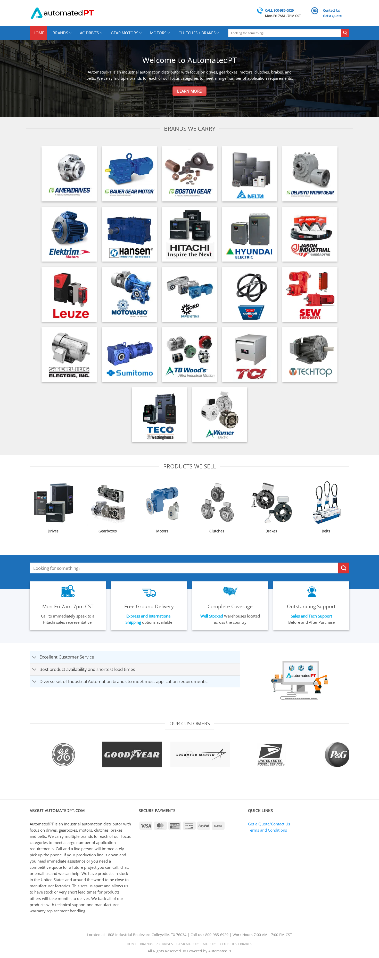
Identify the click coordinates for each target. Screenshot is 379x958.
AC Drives (89, 32)
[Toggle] (34, 657)
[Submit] (345, 33)
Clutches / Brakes (197, 32)
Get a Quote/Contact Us (269, 823)
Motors (158, 32)
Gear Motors (124, 32)
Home (38, 32)
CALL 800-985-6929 (279, 10)
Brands (60, 32)
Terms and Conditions (267, 830)
